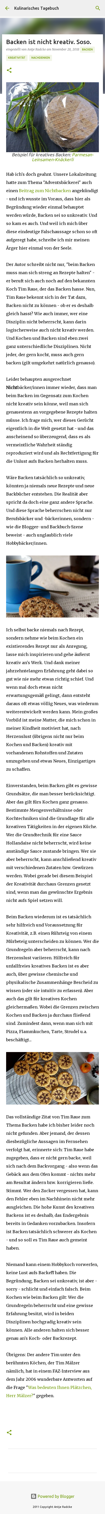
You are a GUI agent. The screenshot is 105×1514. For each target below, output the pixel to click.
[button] (9, 70)
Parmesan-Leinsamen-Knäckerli (63, 157)
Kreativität (16, 57)
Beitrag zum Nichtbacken (45, 190)
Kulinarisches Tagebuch (36, 8)
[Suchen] (98, 8)
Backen (87, 49)
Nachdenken (40, 57)
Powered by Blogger (55, 1496)
